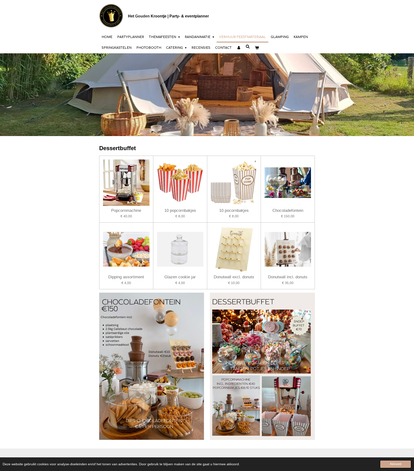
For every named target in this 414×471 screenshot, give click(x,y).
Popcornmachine (126, 210)
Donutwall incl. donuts (287, 277)
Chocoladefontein (287, 210)
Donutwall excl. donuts (234, 277)
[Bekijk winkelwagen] (257, 48)
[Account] (238, 48)
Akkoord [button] (395, 464)
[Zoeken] (247, 47)
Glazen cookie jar (180, 277)
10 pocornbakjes (234, 210)
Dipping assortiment (126, 277)
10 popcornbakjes (180, 210)
